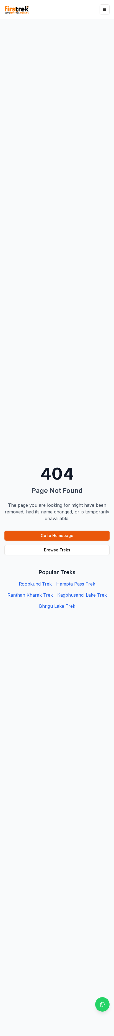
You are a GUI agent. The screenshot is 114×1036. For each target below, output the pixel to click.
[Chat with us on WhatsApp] (102, 1004)
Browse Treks (57, 550)
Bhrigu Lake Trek (57, 606)
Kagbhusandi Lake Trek (82, 595)
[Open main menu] (105, 9)
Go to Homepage (57, 535)
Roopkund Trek (35, 584)
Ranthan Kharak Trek (30, 595)
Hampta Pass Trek (75, 584)
